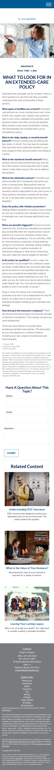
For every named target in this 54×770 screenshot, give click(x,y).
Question (9, 428)
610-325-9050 (29, 19)
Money (27, 694)
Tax (27, 691)
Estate (27, 686)
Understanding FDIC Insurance (27, 509)
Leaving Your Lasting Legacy (27, 623)
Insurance (27, 688)
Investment (27, 683)
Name (9, 395)
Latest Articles (27, 700)
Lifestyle (27, 697)
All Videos (27, 702)
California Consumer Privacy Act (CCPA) (22, 741)
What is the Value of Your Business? (27, 568)
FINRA (17, 758)
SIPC (21, 758)
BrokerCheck (6, 710)
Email (9, 412)
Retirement (27, 680)
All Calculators (27, 705)
